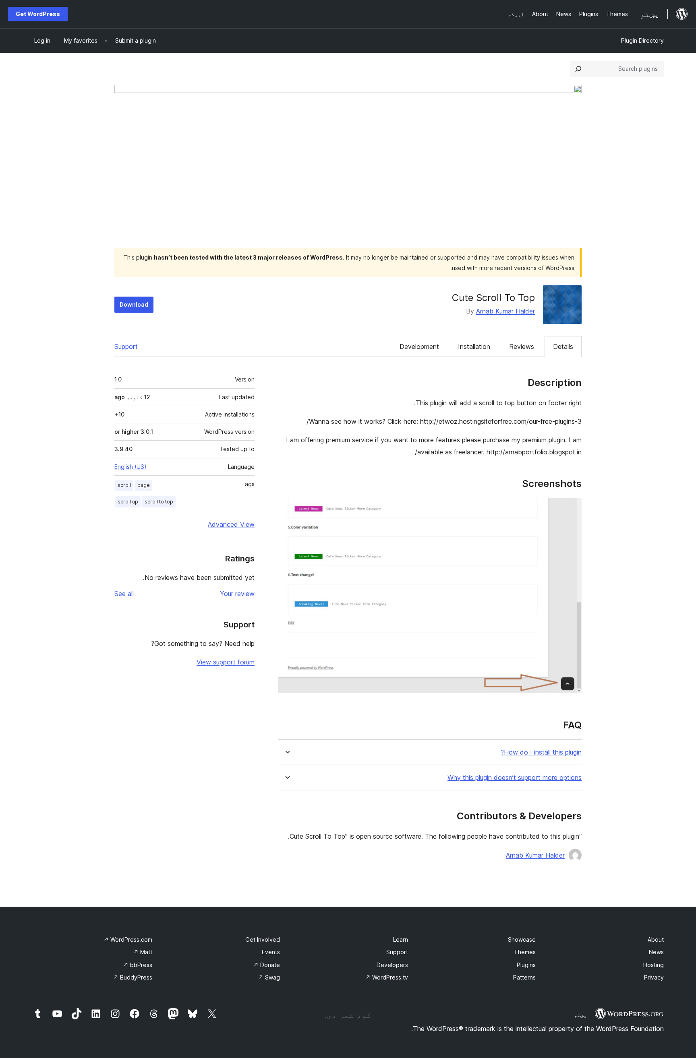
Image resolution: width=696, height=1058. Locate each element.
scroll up (128, 502)
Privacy (654, 977)
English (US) (130, 466)
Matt (142, 952)
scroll (124, 485)
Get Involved (262, 939)
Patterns (524, 977)
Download (134, 304)
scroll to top (159, 502)
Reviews (521, 346)
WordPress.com (128, 939)
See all (124, 594)
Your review (237, 594)
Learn (400, 939)
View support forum (226, 662)
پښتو (580, 1015)
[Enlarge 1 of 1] (571, 509)
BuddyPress (132, 977)
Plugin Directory (642, 40)
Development (419, 346)
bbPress (137, 964)
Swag (269, 977)
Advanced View (231, 524)
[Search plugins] (578, 69)
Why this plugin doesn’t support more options (514, 778)
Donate (266, 964)
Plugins (526, 964)
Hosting (653, 964)
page (143, 485)
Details (563, 346)
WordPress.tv (386, 977)
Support (126, 346)
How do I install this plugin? (541, 752)
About (656, 939)
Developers (392, 964)
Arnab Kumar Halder (505, 311)
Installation (474, 346)
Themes (525, 952)
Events (271, 952)
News (656, 952)
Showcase (522, 939)
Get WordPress (38, 13)
